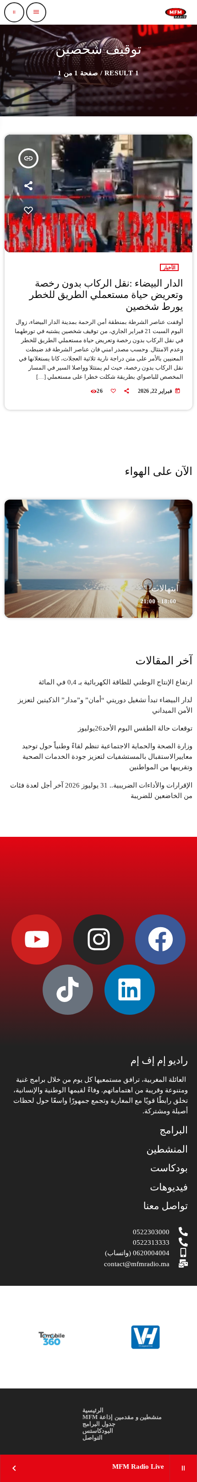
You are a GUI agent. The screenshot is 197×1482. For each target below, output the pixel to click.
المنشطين (167, 1149)
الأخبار (169, 267)
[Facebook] (160, 939)
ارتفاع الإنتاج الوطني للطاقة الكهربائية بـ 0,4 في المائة (115, 682)
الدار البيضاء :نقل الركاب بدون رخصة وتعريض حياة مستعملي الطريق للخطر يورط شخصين (106, 295)
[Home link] (176, 12)
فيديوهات (169, 1187)
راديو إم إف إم (159, 1060)
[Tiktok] (68, 990)
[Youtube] (36, 939)
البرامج (173, 1130)
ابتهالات (165, 589)
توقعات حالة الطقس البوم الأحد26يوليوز (135, 728)
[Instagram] (98, 939)
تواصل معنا (165, 1205)
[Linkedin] (129, 990)
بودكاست (169, 1168)
